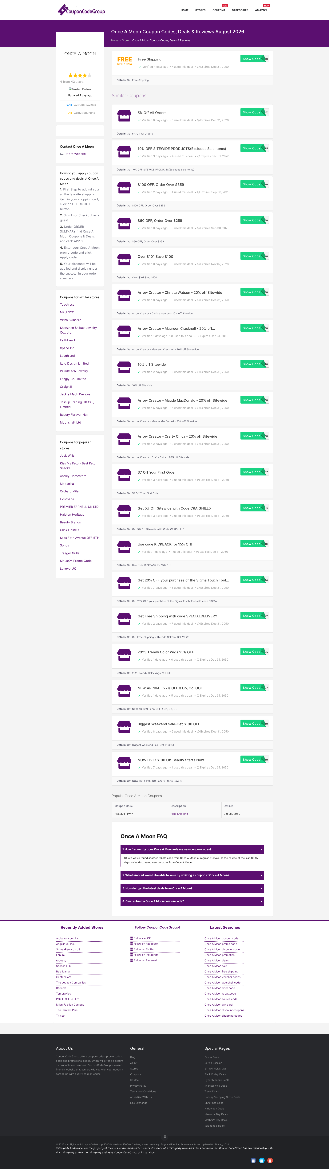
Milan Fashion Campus (70, 1004)
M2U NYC (67, 312)
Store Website (75, 154)
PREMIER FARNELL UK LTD (79, 507)
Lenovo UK (68, 568)
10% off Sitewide (152, 364)
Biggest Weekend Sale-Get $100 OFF (169, 724)
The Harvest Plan (66, 1010)
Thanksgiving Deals (215, 1085)
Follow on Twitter (143, 949)
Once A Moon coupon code (221, 938)
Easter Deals (211, 1057)
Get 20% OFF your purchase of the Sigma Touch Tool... (183, 580)
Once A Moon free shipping (221, 971)
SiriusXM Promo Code (76, 561)
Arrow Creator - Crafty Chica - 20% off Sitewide (177, 436)
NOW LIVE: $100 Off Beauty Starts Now (171, 760)
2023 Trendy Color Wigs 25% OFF (166, 652)
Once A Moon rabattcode (220, 993)
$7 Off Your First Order (157, 472)
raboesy (61, 960)
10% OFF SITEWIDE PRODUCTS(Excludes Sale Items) (182, 149)
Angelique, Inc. (65, 943)
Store (125, 40)
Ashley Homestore (73, 476)
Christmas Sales (213, 1102)
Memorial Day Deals (216, 1114)
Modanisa (67, 484)
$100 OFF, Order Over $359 (161, 184)
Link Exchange (138, 1102)
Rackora (61, 988)
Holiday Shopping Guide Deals (222, 1097)
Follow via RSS (142, 938)
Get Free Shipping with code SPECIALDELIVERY (177, 616)
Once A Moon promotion (219, 954)
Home (184, 10)
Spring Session (213, 1062)
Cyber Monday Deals (216, 1079)
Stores (200, 10)
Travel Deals (211, 1091)
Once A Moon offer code (219, 988)
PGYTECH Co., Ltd (67, 999)
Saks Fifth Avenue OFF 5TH (79, 538)
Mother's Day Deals (216, 1119)
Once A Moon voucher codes (222, 977)
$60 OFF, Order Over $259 (160, 220)
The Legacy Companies (71, 982)
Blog (132, 1057)
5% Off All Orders (152, 113)
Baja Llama (63, 971)
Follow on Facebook (145, 943)
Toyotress (67, 304)
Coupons (219, 10)
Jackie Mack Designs (75, 394)
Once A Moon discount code (222, 949)
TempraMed (63, 993)
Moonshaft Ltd (70, 422)
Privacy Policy (138, 1085)
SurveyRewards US (68, 949)
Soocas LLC (63, 966)
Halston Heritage (72, 514)
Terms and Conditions (143, 1091)
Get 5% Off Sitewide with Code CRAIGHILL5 (174, 508)
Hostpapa (67, 499)
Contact (135, 1079)
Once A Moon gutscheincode (222, 982)
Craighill (66, 387)
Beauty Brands (70, 522)
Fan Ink (60, 954)
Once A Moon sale (215, 966)
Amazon (262, 10)
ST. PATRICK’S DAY (215, 1068)
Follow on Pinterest (145, 960)
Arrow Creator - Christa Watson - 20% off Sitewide (180, 292)
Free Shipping (149, 59)
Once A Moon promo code (220, 943)
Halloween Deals (214, 1108)
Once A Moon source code (220, 999)
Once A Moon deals (216, 960)
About (133, 1062)
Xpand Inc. (67, 348)
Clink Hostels (69, 530)
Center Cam (63, 977)
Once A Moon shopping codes (223, 1015)
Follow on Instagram (145, 954)
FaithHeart (67, 340)
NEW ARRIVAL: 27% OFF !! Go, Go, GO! (170, 688)
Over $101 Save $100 (155, 256)
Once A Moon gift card (218, 1004)
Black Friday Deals (215, 1074)
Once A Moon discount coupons (224, 1010)
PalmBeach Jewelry (74, 371)
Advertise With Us (141, 1097)
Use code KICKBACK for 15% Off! (165, 544)
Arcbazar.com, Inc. (68, 938)
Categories (240, 10)
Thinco (60, 1015)
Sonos (64, 545)
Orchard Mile (69, 491)
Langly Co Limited (73, 379)
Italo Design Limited (74, 363)
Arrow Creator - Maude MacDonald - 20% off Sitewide (182, 400)
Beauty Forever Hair (74, 414)
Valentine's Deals (214, 1125)
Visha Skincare (70, 320)
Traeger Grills (69, 553)
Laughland (67, 356)
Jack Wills (67, 455)
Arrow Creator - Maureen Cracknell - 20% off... (176, 328)
